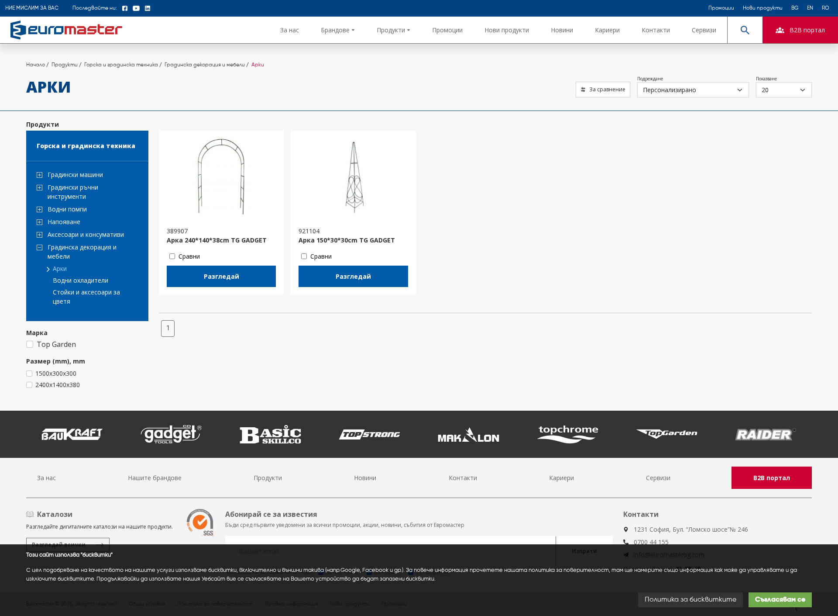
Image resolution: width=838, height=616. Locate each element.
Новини (562, 30)
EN (810, 8)
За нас (289, 30)
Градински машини (75, 174)
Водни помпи (67, 209)
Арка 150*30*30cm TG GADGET (347, 240)
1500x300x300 (55, 373)
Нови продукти (763, 8)
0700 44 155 (651, 542)
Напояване (64, 222)
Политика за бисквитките (690, 599)
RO (825, 8)
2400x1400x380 (57, 385)
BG (794, 8)
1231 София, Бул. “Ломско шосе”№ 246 (691, 529)
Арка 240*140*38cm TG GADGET (217, 240)
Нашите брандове (155, 478)
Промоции (721, 8)
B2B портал (771, 478)
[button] (338, 30)
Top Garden (56, 344)
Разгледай (221, 276)
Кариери (607, 30)
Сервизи (704, 30)
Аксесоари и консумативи (86, 234)
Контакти (656, 30)
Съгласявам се (780, 599)
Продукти (268, 478)
